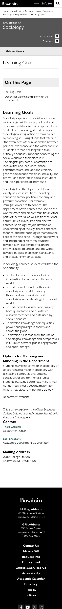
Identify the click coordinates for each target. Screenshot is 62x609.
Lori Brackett (12, 438)
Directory (48, 41)
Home (6, 11)
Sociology (7, 14)
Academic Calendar (31, 578)
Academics (17, 11)
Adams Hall (46, 36)
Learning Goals (38, 14)
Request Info (31, 556)
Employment (31, 562)
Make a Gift (31, 551)
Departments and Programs (38, 11)
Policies (31, 595)
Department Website (16, 397)
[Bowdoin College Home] (9, 3)
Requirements (22, 14)
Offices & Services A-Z (31, 567)
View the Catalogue (15, 417)
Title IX (31, 589)
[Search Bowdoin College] (58, 3)
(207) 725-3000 (31, 535)
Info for (47, 3)
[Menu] (36, 3)
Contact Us (31, 545)
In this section (12, 51)
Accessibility (31, 573)
